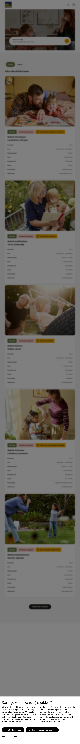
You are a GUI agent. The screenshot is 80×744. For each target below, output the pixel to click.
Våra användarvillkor (50, 721)
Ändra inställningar (10, 736)
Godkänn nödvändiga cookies (42, 730)
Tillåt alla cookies (13, 730)
